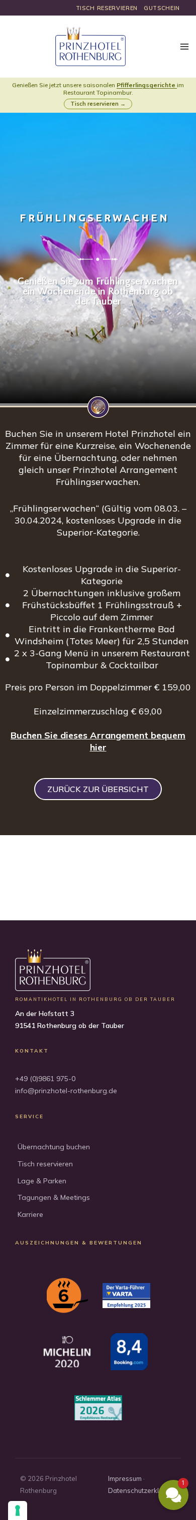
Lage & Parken (42, 1180)
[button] (173, 1495)
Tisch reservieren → (98, 103)
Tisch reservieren (45, 1163)
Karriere (30, 1214)
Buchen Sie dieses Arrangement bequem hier (98, 741)
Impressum (125, 1478)
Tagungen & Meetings (54, 1197)
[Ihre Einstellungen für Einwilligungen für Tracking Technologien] (17, 1510)
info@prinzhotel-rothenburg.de (66, 1090)
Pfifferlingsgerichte (146, 85)
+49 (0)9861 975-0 (45, 1078)
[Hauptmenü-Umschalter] (184, 47)
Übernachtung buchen (54, 1146)
